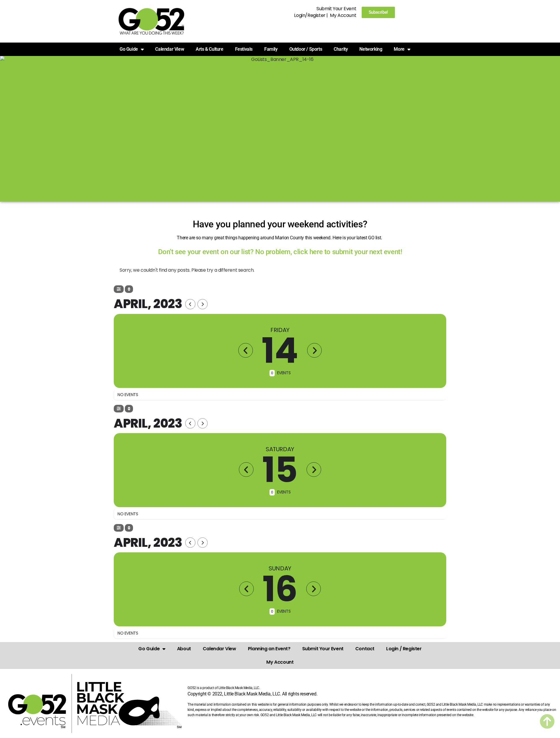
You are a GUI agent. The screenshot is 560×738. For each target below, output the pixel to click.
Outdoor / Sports (305, 49)
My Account (343, 15)
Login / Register (404, 648)
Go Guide (149, 648)
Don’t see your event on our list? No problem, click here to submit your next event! (280, 252)
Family (271, 49)
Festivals (244, 49)
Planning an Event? (269, 648)
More (399, 49)
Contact (364, 648)
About (184, 648)
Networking (370, 49)
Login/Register (309, 15)
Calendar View (169, 49)
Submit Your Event (336, 8)
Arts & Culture (209, 49)
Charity (341, 49)
